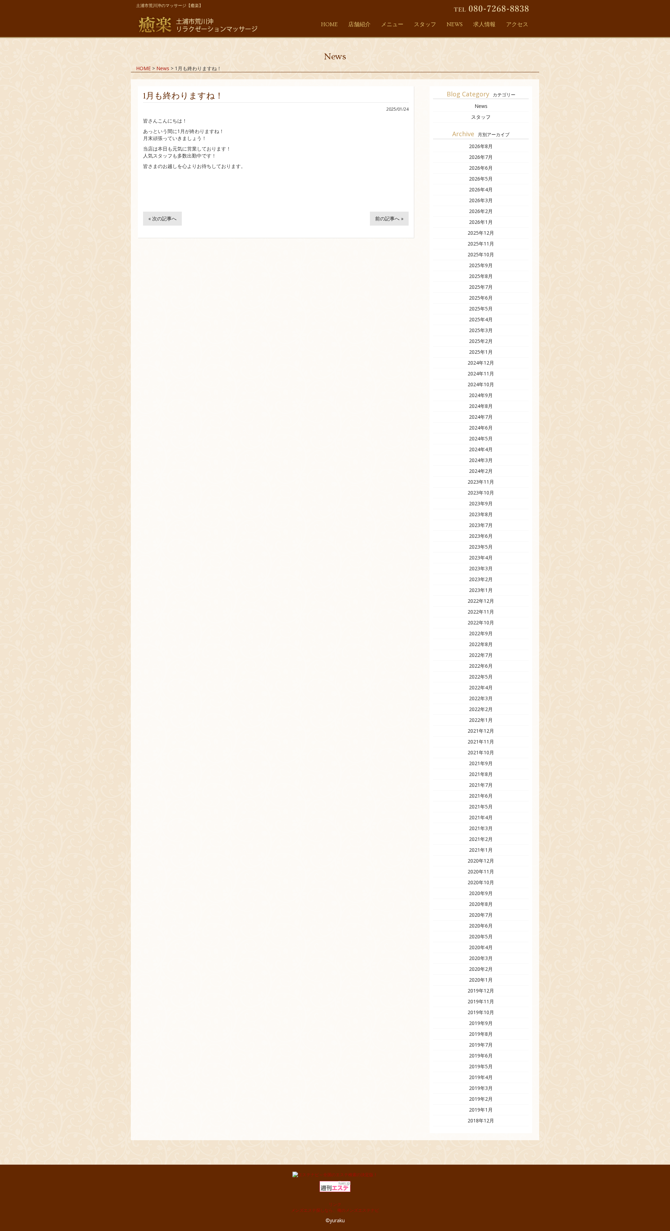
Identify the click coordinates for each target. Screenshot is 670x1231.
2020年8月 (481, 904)
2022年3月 (481, 698)
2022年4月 (481, 687)
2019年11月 (481, 1001)
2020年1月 (481, 979)
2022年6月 (481, 665)
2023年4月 (481, 557)
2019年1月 (481, 1109)
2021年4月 (481, 817)
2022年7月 (481, 655)
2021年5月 (481, 806)
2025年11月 (481, 243)
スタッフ (425, 24)
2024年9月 (481, 395)
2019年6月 (481, 1055)
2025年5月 (481, 308)
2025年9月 (481, 265)
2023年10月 (481, 492)
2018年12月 (481, 1120)
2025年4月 (481, 319)
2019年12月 (481, 990)
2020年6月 (481, 925)
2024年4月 (481, 449)
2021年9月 (481, 763)
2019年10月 (481, 1012)
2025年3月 (481, 330)
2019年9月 (481, 1023)
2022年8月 (481, 644)
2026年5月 (481, 178)
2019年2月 (481, 1099)
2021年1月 (481, 850)
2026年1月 (481, 222)
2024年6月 (481, 427)
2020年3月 (481, 958)
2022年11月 (481, 611)
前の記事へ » (389, 218)
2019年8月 (481, 1034)
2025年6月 (481, 297)
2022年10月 (481, 622)
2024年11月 (481, 373)
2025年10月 (481, 254)
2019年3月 (481, 1088)
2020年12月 (481, 860)
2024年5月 (481, 438)
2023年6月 (481, 536)
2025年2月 (481, 341)
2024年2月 (481, 471)
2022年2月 (481, 709)
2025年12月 (481, 232)
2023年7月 (481, 525)
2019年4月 (481, 1077)
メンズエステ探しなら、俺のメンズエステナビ (335, 1210)
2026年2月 (481, 211)
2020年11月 (481, 871)
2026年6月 (481, 167)
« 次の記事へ (162, 218)
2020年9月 (481, 893)
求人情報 (484, 24)
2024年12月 (481, 362)
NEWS (455, 24)
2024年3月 (481, 460)
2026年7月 (481, 157)
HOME (329, 24)
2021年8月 (481, 774)
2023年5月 (481, 546)
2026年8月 (481, 146)
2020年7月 (481, 914)
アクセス (517, 24)
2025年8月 (481, 276)
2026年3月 (481, 200)
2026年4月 (481, 189)
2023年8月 (481, 514)
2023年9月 (481, 503)
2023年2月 (481, 579)
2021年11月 (481, 741)
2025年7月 (481, 287)
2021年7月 (481, 785)
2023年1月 (481, 590)
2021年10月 (481, 752)
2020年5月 (481, 936)
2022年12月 (481, 601)
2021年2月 (481, 839)
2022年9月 (481, 633)
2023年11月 (481, 481)
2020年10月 (481, 882)
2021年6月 (481, 795)
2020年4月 (481, 947)
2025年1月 (481, 352)
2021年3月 (481, 828)
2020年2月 (481, 969)
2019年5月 (481, 1066)
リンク (335, 1204)
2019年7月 (481, 1044)
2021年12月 (481, 730)
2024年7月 (481, 416)
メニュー (392, 24)
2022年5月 (481, 676)
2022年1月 (481, 720)
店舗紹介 (359, 24)
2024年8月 (481, 406)
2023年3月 (481, 568)
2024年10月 (481, 384)
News (481, 106)
